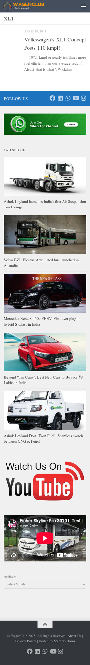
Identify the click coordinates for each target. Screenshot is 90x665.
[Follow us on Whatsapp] (68, 98)
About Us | (75, 635)
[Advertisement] (45, 18)
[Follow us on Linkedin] (60, 98)
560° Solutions (64, 641)
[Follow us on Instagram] (83, 98)
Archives (10, 576)
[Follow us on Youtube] (75, 98)
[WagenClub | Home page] (30, 6)
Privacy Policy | (26, 641)
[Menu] (84, 6)
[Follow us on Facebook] (52, 98)
